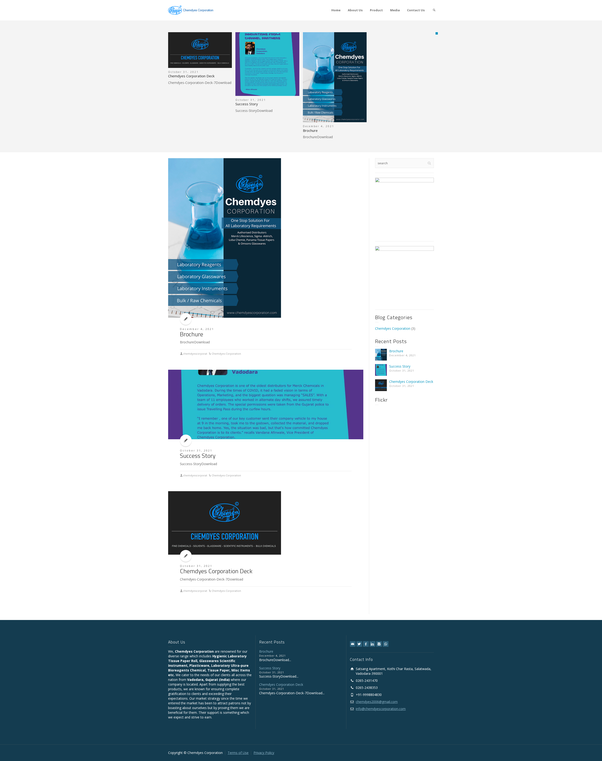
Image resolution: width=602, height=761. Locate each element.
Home (336, 10)
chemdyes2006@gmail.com (377, 701)
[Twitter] (359, 644)
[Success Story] (267, 64)
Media (395, 10)
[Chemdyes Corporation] (190, 10)
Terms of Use (238, 752)
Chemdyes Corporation (226, 353)
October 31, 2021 (196, 450)
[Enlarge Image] (224, 238)
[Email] (353, 644)
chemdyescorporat (195, 353)
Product (376, 10)
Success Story (246, 104)
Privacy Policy (263, 752)
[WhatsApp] (385, 644)
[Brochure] (335, 77)
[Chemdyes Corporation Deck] (200, 50)
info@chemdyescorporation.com (381, 708)
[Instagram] (379, 644)
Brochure (310, 130)
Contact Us (416, 10)
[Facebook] (366, 644)
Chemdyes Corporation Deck (191, 76)
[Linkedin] (372, 644)
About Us (355, 10)
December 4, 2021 (197, 329)
